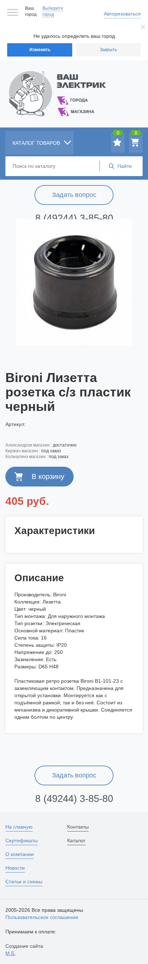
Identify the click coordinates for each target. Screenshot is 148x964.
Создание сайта (24, 949)
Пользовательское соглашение (41, 917)
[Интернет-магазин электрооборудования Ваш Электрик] (74, 84)
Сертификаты (21, 840)
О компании (19, 854)
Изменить (39, 49)
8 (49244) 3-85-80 (74, 218)
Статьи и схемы (23, 881)
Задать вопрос (74, 194)
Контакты (78, 827)
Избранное (118, 134)
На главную (19, 827)
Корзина (136, 134)
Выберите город (52, 11)
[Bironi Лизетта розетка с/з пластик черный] (74, 282)
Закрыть (108, 49)
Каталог (76, 840)
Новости (15, 868)
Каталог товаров (37, 143)
